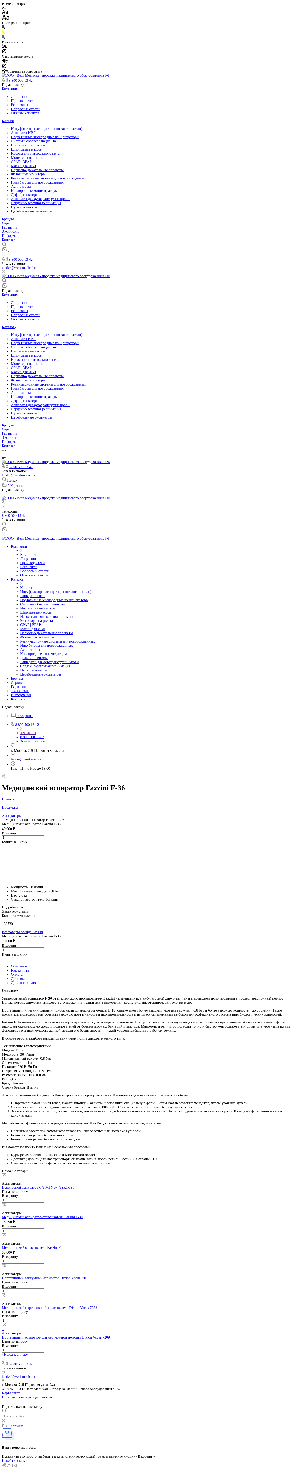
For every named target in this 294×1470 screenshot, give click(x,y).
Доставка (18, 979)
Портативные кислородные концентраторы (45, 137)
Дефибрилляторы (24, 195)
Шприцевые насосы (26, 149)
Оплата (17, 974)
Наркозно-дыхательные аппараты (37, 170)
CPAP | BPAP (21, 162)
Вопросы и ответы (25, 109)
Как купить (20, 970)
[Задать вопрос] (3, 846)
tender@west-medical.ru (19, 268)
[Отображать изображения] (4, 47)
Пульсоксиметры (24, 207)
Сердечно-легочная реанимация (36, 203)
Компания (10, 89)
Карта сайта (11, 1393)
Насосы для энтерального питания (38, 153)
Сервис (7, 223)
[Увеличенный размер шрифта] (6, 19)
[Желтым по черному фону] (3, 33)
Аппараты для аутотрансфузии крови (40, 199)
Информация (12, 236)
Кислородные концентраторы (34, 191)
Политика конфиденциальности (27, 1397)
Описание (19, 966)
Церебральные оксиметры (31, 211)
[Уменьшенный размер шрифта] (4, 8)
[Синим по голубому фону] (3, 38)
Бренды (8, 219)
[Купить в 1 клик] (4, 1175)
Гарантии (9, 227)
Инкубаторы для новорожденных (37, 182)
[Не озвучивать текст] (4, 67)
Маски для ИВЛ (23, 166)
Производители (23, 101)
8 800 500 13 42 (21, 80)
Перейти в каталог (16, 1460)
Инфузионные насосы (28, 145)
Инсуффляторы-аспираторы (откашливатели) (46, 129)
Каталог (8, 121)
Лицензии (19, 96)
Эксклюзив (11, 231)
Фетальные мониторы (28, 174)
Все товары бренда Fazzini (22, 932)
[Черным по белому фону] (3, 28)
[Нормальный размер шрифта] (5, 13)
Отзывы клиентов (25, 113)
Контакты (9, 240)
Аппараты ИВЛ (23, 133)
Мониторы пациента (27, 157)
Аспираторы (21, 186)
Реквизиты (19, 105)
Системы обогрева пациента (33, 141)
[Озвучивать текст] (5, 62)
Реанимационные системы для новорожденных (48, 178)
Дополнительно (23, 983)
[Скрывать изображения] (4, 52)
